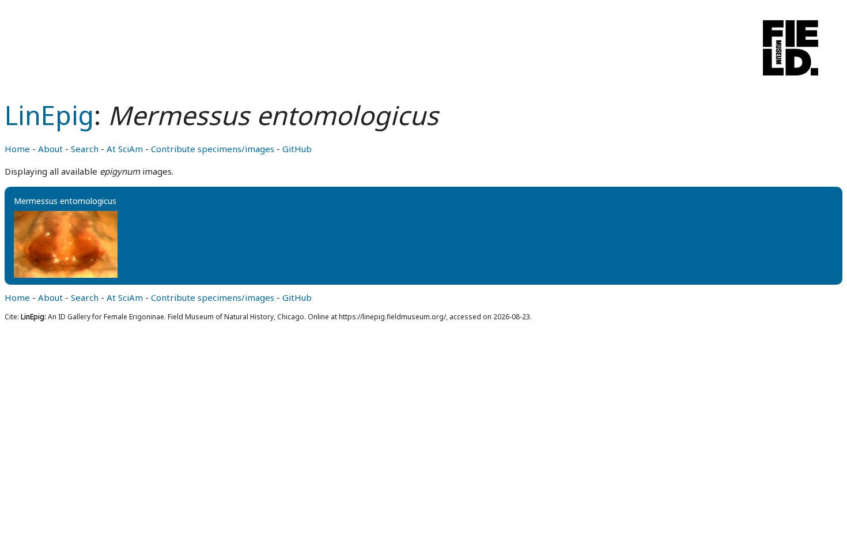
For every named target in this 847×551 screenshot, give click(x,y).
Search (85, 148)
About (50, 148)
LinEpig (49, 115)
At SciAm (125, 148)
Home (17, 148)
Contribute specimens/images (212, 148)
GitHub (297, 148)
